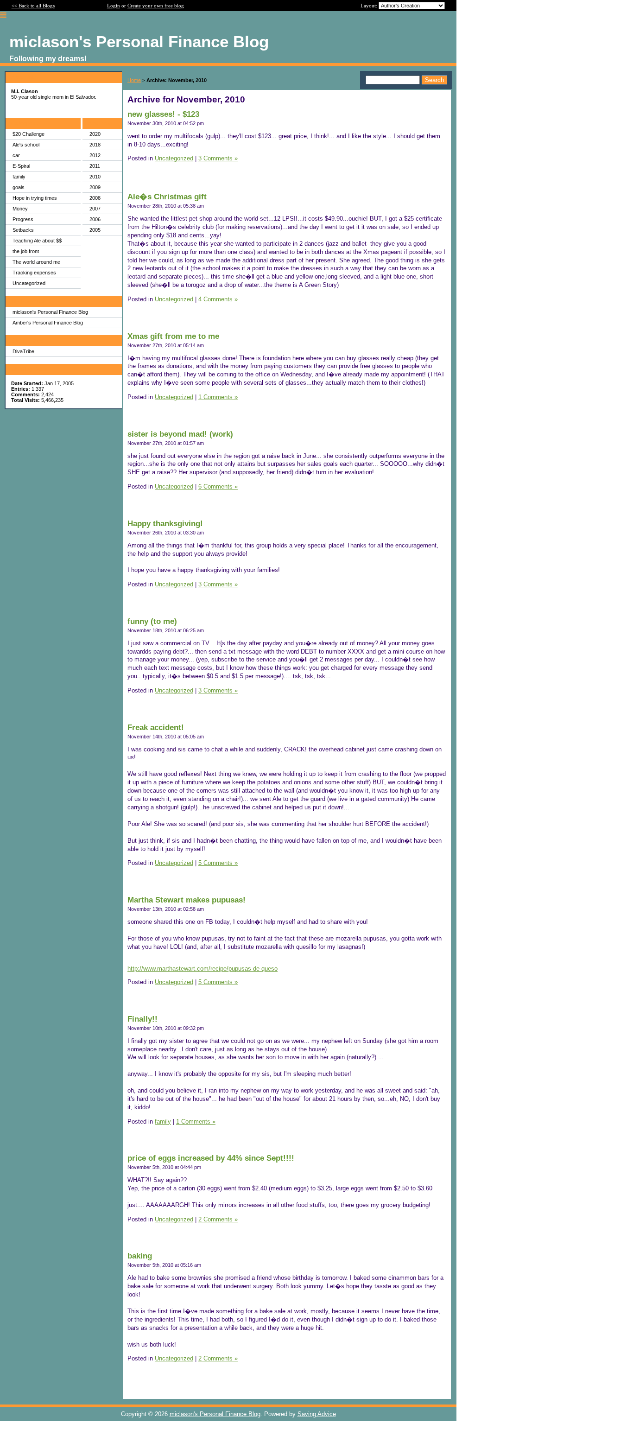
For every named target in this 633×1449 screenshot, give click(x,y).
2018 (95, 144)
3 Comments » (218, 158)
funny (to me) (152, 621)
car (16, 155)
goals (19, 187)
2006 (95, 219)
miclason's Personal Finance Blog (50, 312)
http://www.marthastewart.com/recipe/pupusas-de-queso (202, 968)
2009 (95, 187)
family (19, 176)
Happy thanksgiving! (165, 523)
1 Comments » (218, 397)
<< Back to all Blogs (33, 5)
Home (134, 80)
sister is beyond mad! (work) (180, 434)
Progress (23, 219)
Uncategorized (29, 283)
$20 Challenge (28, 134)
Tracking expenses (34, 272)
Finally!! (142, 1019)
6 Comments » (218, 486)
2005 (95, 230)
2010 (95, 176)
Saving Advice (317, 1414)
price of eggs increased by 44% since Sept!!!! (210, 1158)
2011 (94, 166)
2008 (95, 198)
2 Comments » (218, 1219)
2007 (95, 208)
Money (20, 208)
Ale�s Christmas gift (167, 196)
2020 (95, 134)
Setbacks (23, 230)
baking (139, 1256)
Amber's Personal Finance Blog (48, 322)
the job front (26, 251)
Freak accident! (155, 727)
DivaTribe (23, 351)
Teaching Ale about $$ (37, 240)
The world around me (36, 262)
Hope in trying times (35, 198)
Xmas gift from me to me (173, 336)
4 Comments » (218, 299)
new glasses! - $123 (163, 114)
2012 (95, 155)
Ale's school (26, 144)
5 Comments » (218, 862)
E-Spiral (21, 166)
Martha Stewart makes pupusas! (186, 900)
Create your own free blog (155, 5)
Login (113, 5)
